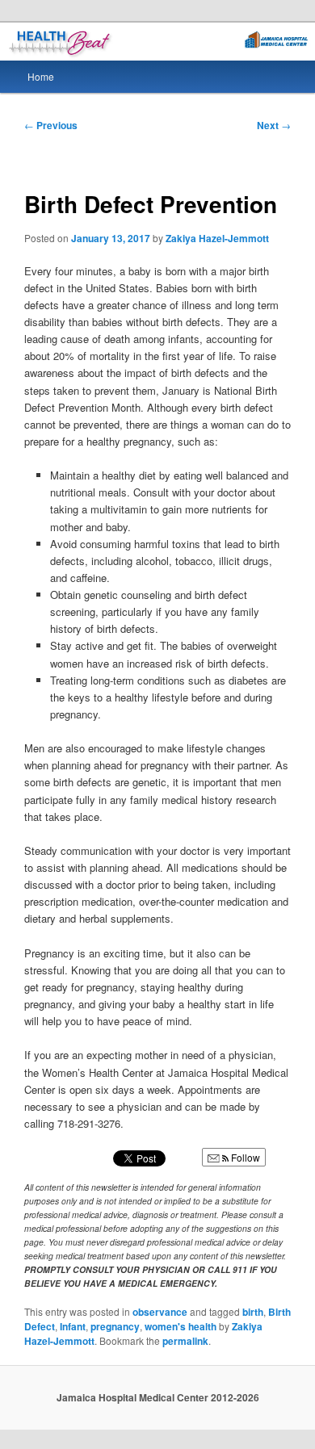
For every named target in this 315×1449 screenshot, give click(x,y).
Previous (51, 125)
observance (159, 1312)
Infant (73, 1326)
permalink (185, 1341)
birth (252, 1312)
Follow (244, 1157)
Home (40, 76)
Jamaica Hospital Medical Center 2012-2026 (158, 1397)
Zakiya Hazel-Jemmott (217, 238)
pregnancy (115, 1326)
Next (274, 125)
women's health (180, 1326)
